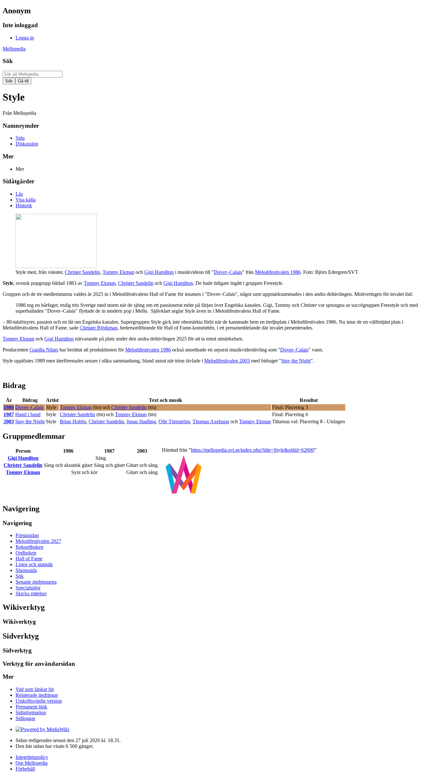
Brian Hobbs (73, 421)
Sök (8, 61)
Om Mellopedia (32, 763)
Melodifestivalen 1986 (278, 272)
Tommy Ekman (118, 272)
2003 (9, 421)
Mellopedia (14, 48)
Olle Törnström (174, 421)
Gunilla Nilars (43, 349)
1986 (9, 407)
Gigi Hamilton (159, 272)
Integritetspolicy (32, 757)
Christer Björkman (98, 327)
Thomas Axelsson (211, 421)
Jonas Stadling (141, 421)
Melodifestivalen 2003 (227, 360)
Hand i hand (27, 414)
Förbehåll (25, 769)
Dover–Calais (228, 272)
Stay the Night (296, 360)
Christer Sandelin (82, 272)
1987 (9, 414)
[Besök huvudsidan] (183, 495)
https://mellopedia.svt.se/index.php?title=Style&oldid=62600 (252, 450)
